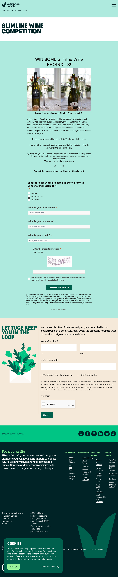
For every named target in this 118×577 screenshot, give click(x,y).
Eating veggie (108, 453)
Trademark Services (87, 473)
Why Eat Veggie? (112, 461)
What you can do (95, 453)
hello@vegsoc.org (38, 515)
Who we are (70, 452)
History (72, 473)
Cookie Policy (40, 559)
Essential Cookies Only (50, 567)
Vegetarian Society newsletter (58, 374)
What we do (83, 452)
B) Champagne (37, 196)
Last (82, 353)
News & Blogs (72, 477)
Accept (13, 567)
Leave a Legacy (99, 474)
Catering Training (86, 478)
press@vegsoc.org (39, 531)
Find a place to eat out (112, 484)
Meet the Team (71, 467)
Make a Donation (99, 469)
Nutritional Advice (113, 474)
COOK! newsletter (88, 374)
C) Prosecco (35, 199)
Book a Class (98, 480)
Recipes (112, 479)
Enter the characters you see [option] (46, 249)
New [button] (34, 252)
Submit (46, 415)
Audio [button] (40, 252)
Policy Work (85, 462)
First (42, 353)
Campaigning (88, 457)
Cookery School (86, 467)
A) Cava (34, 193)
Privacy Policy (45, 390)
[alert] (33, 555)
